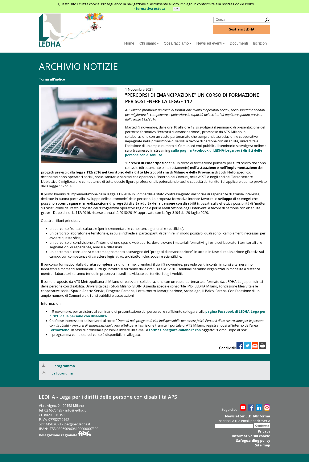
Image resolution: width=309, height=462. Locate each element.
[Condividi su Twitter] (247, 348)
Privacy (264, 431)
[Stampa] (262, 348)
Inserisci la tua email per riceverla (244, 420)
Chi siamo (147, 43)
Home (129, 43)
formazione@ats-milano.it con (175, 330)
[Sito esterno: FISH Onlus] (84, 435)
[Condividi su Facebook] (239, 348)
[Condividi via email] (255, 348)
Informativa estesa (148, 8)
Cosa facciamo (176, 43)
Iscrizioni (260, 43)
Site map (262, 445)
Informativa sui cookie (251, 436)
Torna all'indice (52, 79)
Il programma (63, 366)
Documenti (239, 43)
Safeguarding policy (253, 440)
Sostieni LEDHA (241, 29)
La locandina (62, 373)
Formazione (59, 330)
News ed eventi (209, 43)
